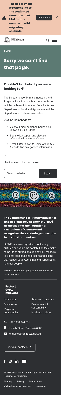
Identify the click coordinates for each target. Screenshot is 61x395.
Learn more (44, 17)
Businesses (10, 304)
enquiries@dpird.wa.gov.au (25, 333)
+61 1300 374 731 (19, 322)
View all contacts (17, 347)
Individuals (10, 299)
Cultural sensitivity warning (17, 386)
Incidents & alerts (41, 312)
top (54, 390)
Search (48, 173)
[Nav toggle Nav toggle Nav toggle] (54, 40)
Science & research (42, 299)
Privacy (20, 381)
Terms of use (35, 381)
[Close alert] (57, 17)
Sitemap (8, 381)
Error (8, 50)
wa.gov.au (41, 386)
